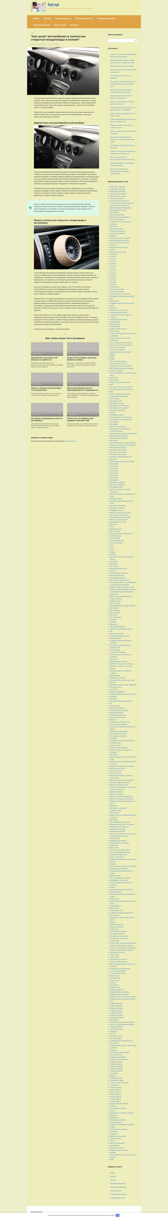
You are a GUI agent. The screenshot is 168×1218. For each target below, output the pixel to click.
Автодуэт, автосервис (118, 410)
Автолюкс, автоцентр (117, 426)
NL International (115, 326)
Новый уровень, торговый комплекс (123, 866)
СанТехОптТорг (115, 978)
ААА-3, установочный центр (120, 394)
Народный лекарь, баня (118, 855)
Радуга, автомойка (116, 924)
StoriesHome (114, 380)
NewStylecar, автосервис (118, 319)
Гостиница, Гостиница (117, 652)
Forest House (114, 287)
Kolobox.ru (113, 308)
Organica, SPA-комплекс (118, 329)
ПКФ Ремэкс (114, 908)
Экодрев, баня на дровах (119, 1150)
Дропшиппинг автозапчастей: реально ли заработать (44, 359)
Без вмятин (114, 566)
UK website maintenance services (121, 389)
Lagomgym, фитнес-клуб (118, 312)
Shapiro (112, 354)
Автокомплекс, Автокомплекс (121, 417)
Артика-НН (113, 524)
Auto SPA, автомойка (117, 219)
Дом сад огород (115, 687)
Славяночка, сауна (116, 1015)
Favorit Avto (114, 254)
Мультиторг (114, 845)
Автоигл (113, 412)
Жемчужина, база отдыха (119, 710)
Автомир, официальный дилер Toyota (123, 433)
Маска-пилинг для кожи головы (122, 66)
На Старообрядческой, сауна (120, 852)
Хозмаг (112, 1127)
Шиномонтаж (114, 1145)
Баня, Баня (113, 561)
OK (117, 1215)
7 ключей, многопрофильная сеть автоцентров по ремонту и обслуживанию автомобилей (122, 205)
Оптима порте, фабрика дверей (121, 889)
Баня (111, 545)
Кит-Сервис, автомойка (118, 734)
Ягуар (112, 1159)
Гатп (111, 631)
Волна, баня (114, 608)
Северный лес (115, 987)
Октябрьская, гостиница (118, 880)
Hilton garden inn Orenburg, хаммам (122, 296)
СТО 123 (113, 1034)
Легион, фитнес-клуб (117, 769)
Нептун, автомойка (116, 857)
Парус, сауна (114, 899)
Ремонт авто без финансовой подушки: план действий (80, 419)
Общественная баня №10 (119, 869)
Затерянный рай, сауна (118, 715)
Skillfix (112, 357)
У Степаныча (114, 1085)
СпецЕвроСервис (116, 1027)
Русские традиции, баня (118, 962)
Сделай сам (114, 985)
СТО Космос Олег (116, 1036)
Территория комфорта (118, 1057)
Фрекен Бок (114, 1118)
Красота (47, 18)
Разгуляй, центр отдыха (118, 931)
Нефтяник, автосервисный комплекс (123, 859)
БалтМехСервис (116, 536)
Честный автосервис (117, 1143)
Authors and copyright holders (120, 217)
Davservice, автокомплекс (119, 243)
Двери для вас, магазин (118, 661)
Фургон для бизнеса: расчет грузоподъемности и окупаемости (82, 389)
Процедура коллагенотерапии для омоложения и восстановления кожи (122, 84)
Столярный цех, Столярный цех (121, 1041)
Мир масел (114, 820)
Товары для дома (116, 1062)
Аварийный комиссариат (119, 396)
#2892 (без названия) (117, 191)
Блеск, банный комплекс (119, 573)
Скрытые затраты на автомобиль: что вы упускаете (46, 389)
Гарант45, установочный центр (121, 629)
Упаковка (113, 1106)
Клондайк (113, 738)
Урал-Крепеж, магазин (118, 1108)
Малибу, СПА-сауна (117, 794)
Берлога (113, 571)
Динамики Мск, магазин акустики (122, 680)
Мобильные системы (117, 831)
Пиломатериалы (116, 906)
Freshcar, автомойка (117, 289)
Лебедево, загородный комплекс (122, 766)
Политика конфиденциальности (121, 913)
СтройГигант (114, 1043)
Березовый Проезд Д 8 (118, 568)
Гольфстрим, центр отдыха (119, 636)
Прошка (113, 922)
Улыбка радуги (115, 1101)
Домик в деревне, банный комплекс (123, 694)
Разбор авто (114, 929)
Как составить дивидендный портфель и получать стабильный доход (122, 139)
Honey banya (114, 301)
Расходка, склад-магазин (119, 936)
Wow (111, 392)
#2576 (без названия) (117, 187)
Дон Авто (113, 699)
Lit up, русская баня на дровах (120, 315)
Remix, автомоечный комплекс (121, 343)
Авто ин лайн (114, 399)
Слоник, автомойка (117, 1017)
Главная (36, 18)
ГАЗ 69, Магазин (115, 617)
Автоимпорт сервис (117, 415)
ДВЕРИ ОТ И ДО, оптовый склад (121, 664)
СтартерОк (113, 1031)
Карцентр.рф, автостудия (119, 731)
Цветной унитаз (115, 1138)
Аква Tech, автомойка (118, 506)
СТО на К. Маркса (116, 1038)
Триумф (112, 1076)
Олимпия (113, 885)
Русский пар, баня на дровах (120, 969)
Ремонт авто (114, 955)
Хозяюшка (114, 1131)
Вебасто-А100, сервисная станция (122, 587)
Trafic (111, 385)
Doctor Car (113, 245)
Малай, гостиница (116, 792)
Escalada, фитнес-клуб (118, 252)
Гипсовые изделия (116, 634)
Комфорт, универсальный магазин (122, 741)
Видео (112, 1173)
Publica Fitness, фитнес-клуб (120, 338)
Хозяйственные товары (118, 1129)
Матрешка (113, 806)
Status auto (113, 378)
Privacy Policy (114, 331)
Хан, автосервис (116, 1122)
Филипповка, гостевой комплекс (122, 1113)
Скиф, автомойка (116, 1004)
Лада (111, 759)
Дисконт (113, 682)
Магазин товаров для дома (120, 782)
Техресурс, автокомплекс (119, 1059)
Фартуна (113, 1111)
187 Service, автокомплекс (119, 201)
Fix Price (113, 257)
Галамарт (113, 620)
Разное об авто (60, 25)
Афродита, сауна (116, 529)
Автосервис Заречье (117, 482)
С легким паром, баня (117, 971)
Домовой (113, 696)
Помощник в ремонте (106, 18)
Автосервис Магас (116, 487)
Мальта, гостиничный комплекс (121, 796)
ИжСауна (113, 720)
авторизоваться (70, 441)
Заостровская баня (116, 713)
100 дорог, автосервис (118, 194)
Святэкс (113, 983)
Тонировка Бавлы (116, 1071)
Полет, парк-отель (116, 910)
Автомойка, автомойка (118, 450)
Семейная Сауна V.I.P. (117, 990)
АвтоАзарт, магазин (117, 403)
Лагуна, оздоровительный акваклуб (123, 757)
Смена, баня (114, 1020)
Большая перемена (117, 575)
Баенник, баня (115, 531)
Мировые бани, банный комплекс (122, 824)
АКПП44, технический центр (120, 513)
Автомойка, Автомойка (118, 447)
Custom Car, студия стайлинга (120, 238)
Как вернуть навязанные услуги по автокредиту (46, 419)
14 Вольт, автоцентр (117, 198)
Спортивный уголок (63, 18)
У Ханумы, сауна (116, 1087)
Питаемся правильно (84, 18)
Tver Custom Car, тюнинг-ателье (121, 387)
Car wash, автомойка (117, 233)
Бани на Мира (115, 538)
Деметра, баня (115, 675)
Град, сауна (114, 659)
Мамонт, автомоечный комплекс (122, 799)
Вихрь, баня (114, 594)
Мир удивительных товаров (120, 822)
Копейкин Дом (115, 743)
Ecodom (112, 250)
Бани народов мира (117, 540)
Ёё (111, 703)
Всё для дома (115, 613)
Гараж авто (114, 624)
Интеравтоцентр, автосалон (120, 722)
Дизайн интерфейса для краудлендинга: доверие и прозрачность (120, 171)
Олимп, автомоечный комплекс (121, 883)
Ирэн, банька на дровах (118, 724)
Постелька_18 (115, 915)
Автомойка (114, 440)
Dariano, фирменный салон (119, 240)
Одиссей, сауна (115, 876)
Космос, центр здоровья (119, 748)
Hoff (111, 298)
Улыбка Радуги (115, 1090)
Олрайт (112, 887)
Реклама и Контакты (117, 952)
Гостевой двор (115, 650)
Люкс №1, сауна (115, 773)
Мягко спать (114, 848)
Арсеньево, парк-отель (118, 522)
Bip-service (114, 226)
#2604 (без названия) (117, 189)
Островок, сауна (115, 892)
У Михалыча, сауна (116, 1080)
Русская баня (114, 957)
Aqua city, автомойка (117, 215)
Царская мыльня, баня (118, 1136)
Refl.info (54, 4)
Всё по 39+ (114, 615)
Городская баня (115, 638)
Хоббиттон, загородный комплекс (122, 1125)
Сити (111, 1001)
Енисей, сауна (115, 706)
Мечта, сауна (114, 813)
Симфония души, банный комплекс (123, 999)
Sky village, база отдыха (118, 361)
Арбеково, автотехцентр (118, 520)
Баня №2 (113, 554)
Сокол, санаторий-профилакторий (122, 1024)
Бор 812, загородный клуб (119, 580)
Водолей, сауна (115, 601)
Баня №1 (113, 552)
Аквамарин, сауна (116, 510)
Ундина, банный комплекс (119, 1104)
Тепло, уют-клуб (116, 1055)
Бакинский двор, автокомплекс (121, 533)
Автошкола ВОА (115, 499)
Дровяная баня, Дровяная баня (121, 701)
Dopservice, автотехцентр (119, 247)
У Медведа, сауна (116, 1078)
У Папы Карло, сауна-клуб (119, 1083)
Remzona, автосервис (117, 347)
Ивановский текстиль (118, 717)
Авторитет (113, 459)
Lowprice (113, 317)
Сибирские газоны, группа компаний (123, 997)
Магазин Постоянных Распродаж (122, 780)
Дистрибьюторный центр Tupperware (123, 685)
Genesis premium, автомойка (120, 294)
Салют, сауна (114, 976)
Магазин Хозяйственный (119, 785)
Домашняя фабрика (117, 692)
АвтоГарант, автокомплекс (119, 406)
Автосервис (114, 464)
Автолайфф (114, 422)
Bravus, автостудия (116, 229)
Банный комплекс (116, 543)
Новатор (113, 862)
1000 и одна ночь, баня (118, 196)
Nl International (115, 322)
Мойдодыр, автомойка (118, 841)
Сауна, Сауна (114, 980)
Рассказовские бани (117, 934)
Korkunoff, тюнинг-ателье (119, 310)
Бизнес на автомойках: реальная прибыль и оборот (81, 359)
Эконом (113, 1152)
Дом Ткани (114, 689)
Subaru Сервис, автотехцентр (120, 382)
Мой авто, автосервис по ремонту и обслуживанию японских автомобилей (123, 836)
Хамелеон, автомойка (118, 1120)
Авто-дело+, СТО (116, 401)
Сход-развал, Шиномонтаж (119, 1052)
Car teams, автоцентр (117, 231)
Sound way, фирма (116, 371)
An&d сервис (114, 212)
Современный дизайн (41, 25)
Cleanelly (113, 236)
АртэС (112, 527)
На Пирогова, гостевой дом (120, 850)
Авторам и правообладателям (121, 457)
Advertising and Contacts (118, 210)
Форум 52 (113, 1115)
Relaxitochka (114, 340)
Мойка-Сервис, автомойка (119, 843)
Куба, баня (113, 755)
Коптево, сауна (115, 745)
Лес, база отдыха (116, 771)
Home (32, 33)
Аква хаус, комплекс (117, 508)
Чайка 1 (112, 1141)
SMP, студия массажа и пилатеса (121, 368)
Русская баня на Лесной (118, 959)
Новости (74, 25)
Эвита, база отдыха (117, 1148)
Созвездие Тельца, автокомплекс (122, 1022)
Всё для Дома (115, 610)
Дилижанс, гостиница (117, 678)
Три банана (114, 1073)
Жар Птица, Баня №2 (117, 708)
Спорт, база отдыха (116, 1029)
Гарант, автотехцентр (117, 627)
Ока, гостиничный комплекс (120, 878)
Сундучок (113, 1050)
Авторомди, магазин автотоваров (122, 461)
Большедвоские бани (118, 578)
